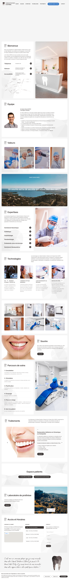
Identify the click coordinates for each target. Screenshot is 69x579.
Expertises (27, 3)
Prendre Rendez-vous (53, 3)
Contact (63, 3)
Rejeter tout (55, 576)
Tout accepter (63, 576)
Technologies (35, 3)
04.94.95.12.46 (49, 528)
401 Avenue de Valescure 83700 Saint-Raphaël (13, 526)
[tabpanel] (51, 227)
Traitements (43, 3)
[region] (34, 575)
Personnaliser (47, 576)
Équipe (17, 3)
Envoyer (48, 545)
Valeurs (22, 3)
